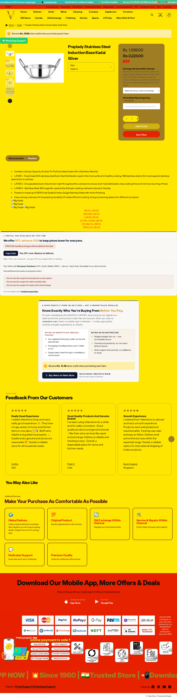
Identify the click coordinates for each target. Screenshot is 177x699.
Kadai (19, 25)
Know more (16, 2)
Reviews (32, 158)
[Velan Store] (11, 15)
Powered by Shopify (164, 696)
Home (11, 25)
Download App (36, 2)
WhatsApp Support (44, 686)
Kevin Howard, (130, 464)
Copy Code (11, 253)
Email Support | (24, 686)
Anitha (14, 464)
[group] (10, 53)
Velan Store (152, 696)
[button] (152, 15)
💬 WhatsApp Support (13, 40)
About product (16, 158)
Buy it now (141, 134)
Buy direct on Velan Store (61, 375)
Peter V (71, 464)
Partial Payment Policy (29, 291)
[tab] (16, 158)
